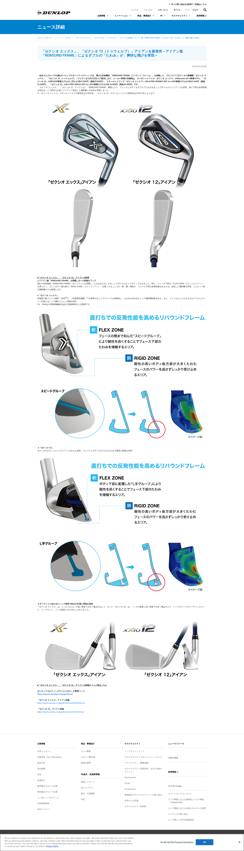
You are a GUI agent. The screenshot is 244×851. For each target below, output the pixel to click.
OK (204, 842)
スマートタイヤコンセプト (180, 794)
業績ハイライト (88, 782)
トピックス (148, 10)
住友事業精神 (43, 803)
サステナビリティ (179, 16)
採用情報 (201, 16)
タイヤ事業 (86, 751)
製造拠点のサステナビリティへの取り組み (143, 795)
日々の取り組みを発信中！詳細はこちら (189, 4)
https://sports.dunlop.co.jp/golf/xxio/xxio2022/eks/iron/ (61, 703)
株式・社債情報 (88, 793)
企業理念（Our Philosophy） (50, 757)
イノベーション (121, 16)
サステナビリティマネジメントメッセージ (143, 757)
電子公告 (177, 10)
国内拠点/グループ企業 (47, 786)
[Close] (239, 842)
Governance (130, 789)
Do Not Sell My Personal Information (177, 842)
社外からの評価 (131, 800)
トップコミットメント (134, 751)
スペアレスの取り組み (178, 814)
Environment (130, 777)
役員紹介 (41, 780)
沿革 (39, 774)
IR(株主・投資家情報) (90, 774)
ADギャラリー (43, 809)
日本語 (187, 10)
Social (127, 783)
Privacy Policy (52, 846)
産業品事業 (86, 763)
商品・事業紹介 (144, 16)
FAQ (83, 799)
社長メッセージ (44, 751)
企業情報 (101, 16)
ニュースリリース (176, 744)
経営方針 (41, 763)
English (195, 10)
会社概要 (41, 769)
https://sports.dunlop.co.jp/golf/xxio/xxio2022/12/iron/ (60, 712)
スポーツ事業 (87, 757)
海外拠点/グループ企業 (47, 792)
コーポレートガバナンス (48, 797)
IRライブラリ (87, 788)
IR (161, 16)
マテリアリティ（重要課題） (137, 763)
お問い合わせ (163, 10)
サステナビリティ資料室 (135, 806)
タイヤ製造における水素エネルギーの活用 (187, 808)
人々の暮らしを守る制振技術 (181, 820)
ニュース (134, 10)
